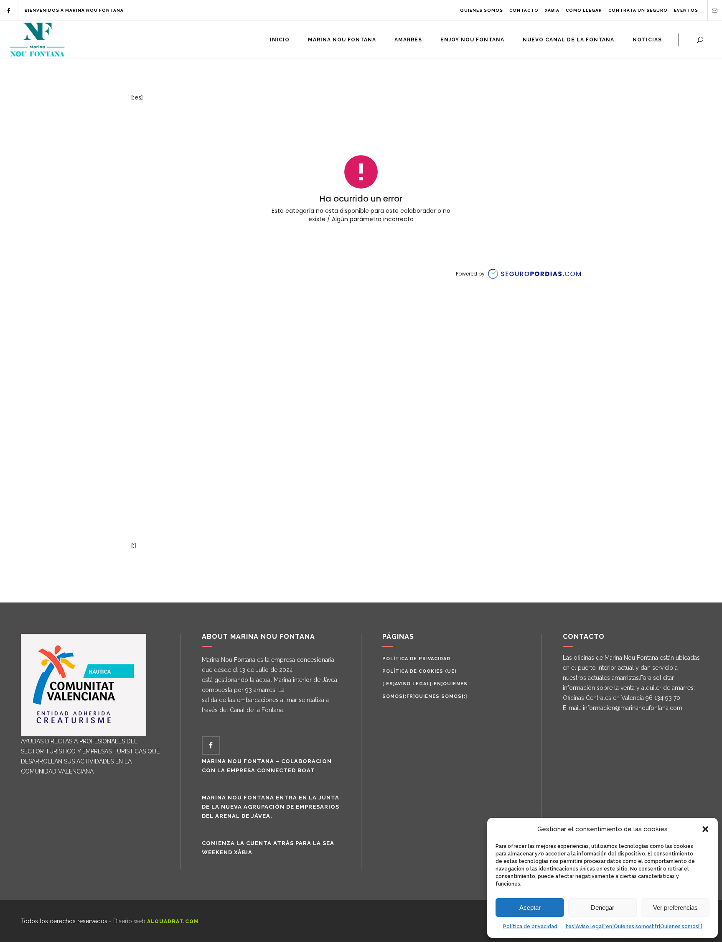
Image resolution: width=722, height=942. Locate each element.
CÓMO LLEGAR (584, 10)
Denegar (602, 907)
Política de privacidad (530, 926)
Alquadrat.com (173, 921)
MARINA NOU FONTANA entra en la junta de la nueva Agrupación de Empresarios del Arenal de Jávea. (270, 806)
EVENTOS (686, 10)
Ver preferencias (675, 907)
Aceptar (530, 907)
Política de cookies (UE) (419, 671)
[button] (705, 829)
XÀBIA (552, 10)
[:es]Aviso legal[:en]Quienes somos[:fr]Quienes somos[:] (634, 926)
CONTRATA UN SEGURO (638, 10)
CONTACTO (524, 10)
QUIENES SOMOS (481, 10)
